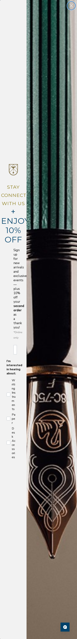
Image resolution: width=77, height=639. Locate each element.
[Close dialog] (71, 5)
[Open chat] (65, 627)
